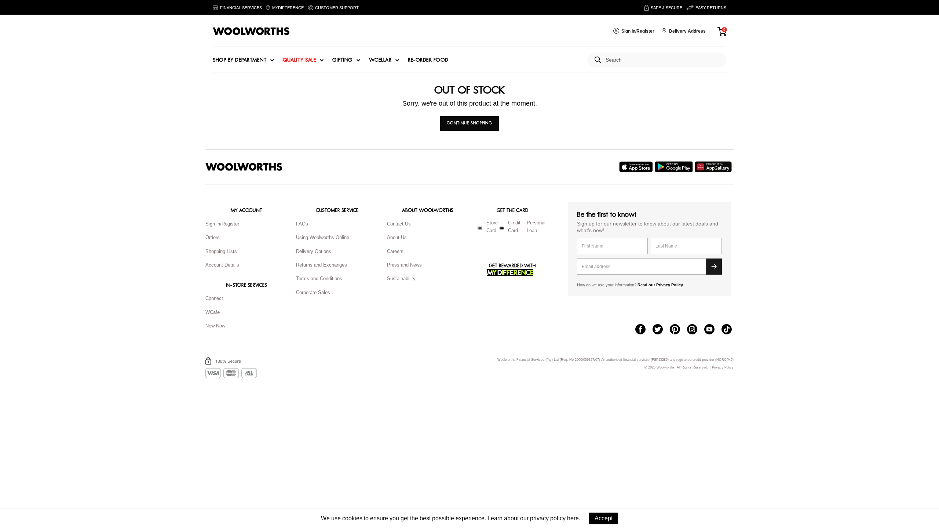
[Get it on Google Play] (675, 166)
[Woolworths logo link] (251, 31)
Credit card (514, 226)
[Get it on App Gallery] (714, 166)
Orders (212, 237)
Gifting (342, 60)
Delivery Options (313, 251)
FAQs (302, 224)
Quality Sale (299, 60)
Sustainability (401, 278)
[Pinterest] (678, 330)
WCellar (380, 60)
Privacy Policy (723, 367)
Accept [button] (604, 518)
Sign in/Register (222, 224)
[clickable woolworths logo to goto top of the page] (243, 167)
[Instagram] (695, 330)
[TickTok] (730, 330)
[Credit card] (502, 228)
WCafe (212, 312)
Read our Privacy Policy (660, 285)
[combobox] (663, 60)
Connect (214, 298)
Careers (395, 251)
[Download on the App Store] (637, 166)
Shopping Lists (221, 251)
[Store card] (480, 228)
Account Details (222, 265)
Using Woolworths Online (322, 237)
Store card (492, 226)
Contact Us (399, 224)
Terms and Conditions (319, 278)
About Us (397, 237)
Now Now (215, 326)
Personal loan (536, 226)
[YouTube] (712, 330)
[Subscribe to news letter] (714, 266)
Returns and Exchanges (321, 265)
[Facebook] (644, 330)
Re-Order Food (428, 60)
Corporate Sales (313, 292)
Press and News (404, 265)
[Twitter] (661, 330)
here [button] (573, 518)
